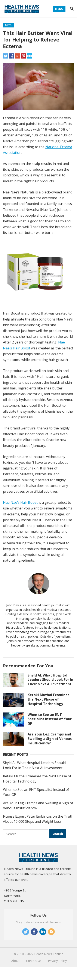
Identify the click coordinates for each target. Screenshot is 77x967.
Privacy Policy (57, 961)
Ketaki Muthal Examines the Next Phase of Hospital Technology (48, 699)
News (8, 25)
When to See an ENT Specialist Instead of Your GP (50, 719)
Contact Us (33, 961)
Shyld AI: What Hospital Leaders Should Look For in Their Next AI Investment (50, 680)
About (15, 961)
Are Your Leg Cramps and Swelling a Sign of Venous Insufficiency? (50, 738)
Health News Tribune (48, 954)
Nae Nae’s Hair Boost (20, 502)
